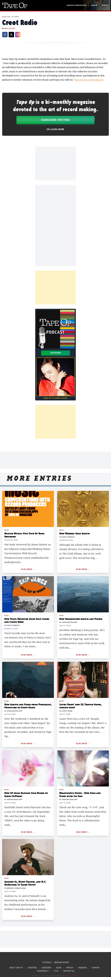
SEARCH (105, 5)
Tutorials (46, 962)
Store (58, 968)
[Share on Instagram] (18, 34)
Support (96, 968)
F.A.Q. (56, 971)
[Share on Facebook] (5, 34)
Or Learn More (55, 129)
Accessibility (43, 971)
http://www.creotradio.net (89, 79)
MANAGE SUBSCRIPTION (76, 5)
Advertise (32, 968)
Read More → (28, 569)
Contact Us (68, 971)
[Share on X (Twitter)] (11, 34)
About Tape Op (16, 968)
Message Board (61, 962)
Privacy (69, 968)
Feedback (82, 968)
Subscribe (46, 968)
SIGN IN (94, 5)
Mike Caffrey (10, 28)
